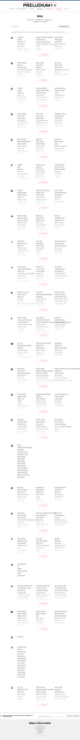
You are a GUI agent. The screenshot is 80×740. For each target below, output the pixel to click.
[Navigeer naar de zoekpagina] (69, 9)
